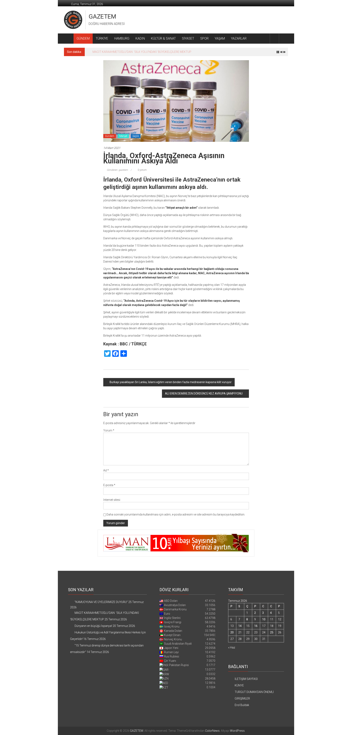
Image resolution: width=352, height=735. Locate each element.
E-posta (109, 485)
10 (263, 619)
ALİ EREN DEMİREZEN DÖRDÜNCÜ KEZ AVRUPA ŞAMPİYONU (204, 393)
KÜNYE (239, 685)
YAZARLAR (238, 38)
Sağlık (135, 136)
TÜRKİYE (102, 38)
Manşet (123, 136)
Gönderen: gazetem (117, 170)
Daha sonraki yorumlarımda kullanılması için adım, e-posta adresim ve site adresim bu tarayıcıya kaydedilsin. (176, 514)
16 (255, 625)
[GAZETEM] (69, 38)
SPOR (204, 38)
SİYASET (188, 38)
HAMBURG (121, 38)
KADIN (140, 38)
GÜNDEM (83, 38)
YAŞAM (220, 38)
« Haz (231, 647)
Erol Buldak (242, 705)
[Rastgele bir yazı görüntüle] (283, 38)
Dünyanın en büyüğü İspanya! (111, 51)
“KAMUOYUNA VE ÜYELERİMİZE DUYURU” (101, 602)
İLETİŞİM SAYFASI (246, 679)
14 (240, 625)
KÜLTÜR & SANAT (163, 38)
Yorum (108, 430)
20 (232, 632)
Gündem (109, 136)
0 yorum (142, 170)
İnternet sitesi (111, 499)
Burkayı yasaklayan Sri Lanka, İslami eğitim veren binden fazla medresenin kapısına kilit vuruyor (171, 382)
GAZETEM (102, 16)
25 (271, 632)
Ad (106, 470)
